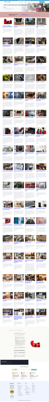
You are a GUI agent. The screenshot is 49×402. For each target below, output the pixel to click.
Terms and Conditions (28, 388)
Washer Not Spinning (39, 63)
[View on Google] (13, 373)
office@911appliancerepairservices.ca (28, 392)
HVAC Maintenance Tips (17, 189)
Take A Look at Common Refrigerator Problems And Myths (29, 317)
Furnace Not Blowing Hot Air (18, 81)
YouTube (34, 386)
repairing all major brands (21, 334)
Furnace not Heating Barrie (40, 81)
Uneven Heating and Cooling (7, 99)
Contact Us (27, 387)
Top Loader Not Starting (6, 281)
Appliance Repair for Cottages (29, 25)
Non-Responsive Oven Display (40, 208)
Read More (4, 32)
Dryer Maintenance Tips (17, 299)
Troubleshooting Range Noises (18, 281)
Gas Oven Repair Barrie (6, 242)
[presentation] (8, 21)
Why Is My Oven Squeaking (7, 117)
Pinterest (34, 389)
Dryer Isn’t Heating (28, 242)
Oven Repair (19, 389)
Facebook (34, 385)
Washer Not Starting (17, 208)
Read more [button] (13, 377)
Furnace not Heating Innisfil (18, 99)
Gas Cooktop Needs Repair (29, 208)
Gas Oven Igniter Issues (17, 117)
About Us (26, 386)
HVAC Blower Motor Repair (7, 63)
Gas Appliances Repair (20, 395)
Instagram (34, 387)
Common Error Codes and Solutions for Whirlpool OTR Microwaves (18, 261)
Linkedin (34, 388)
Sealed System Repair (20, 394)
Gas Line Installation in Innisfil (41, 242)
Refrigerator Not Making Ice (29, 81)
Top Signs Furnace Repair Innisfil (41, 117)
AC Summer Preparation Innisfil (7, 81)
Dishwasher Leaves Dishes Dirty (7, 189)
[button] (22, 2)
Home (18, 384)
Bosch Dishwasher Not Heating (19, 45)
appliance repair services (21, 352)
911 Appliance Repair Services (24, 14)
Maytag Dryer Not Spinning (29, 117)
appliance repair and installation (22, 347)
